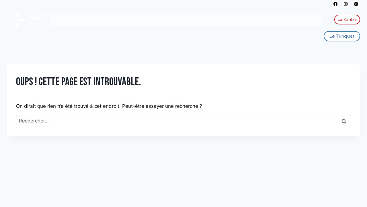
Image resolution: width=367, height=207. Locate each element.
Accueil (62, 19)
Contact (309, 19)
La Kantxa (347, 19)
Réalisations (244, 19)
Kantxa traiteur (165, 19)
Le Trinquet (341, 36)
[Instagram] (346, 4)
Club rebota (279, 19)
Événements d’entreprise (109, 19)
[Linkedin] (356, 4)
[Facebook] (336, 4)
